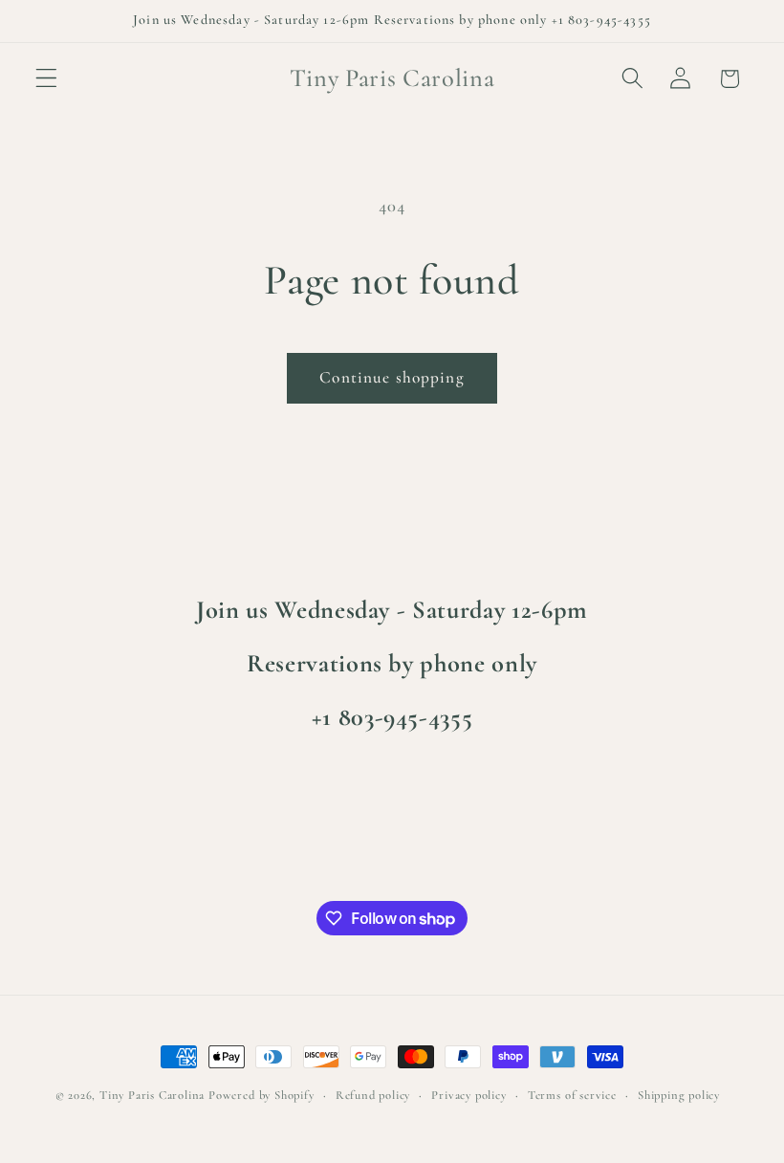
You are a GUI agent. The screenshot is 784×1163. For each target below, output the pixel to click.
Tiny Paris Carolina (152, 1095)
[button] (46, 79)
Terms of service (572, 1095)
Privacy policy (468, 1095)
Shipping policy (679, 1095)
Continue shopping (392, 377)
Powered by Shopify (261, 1095)
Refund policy (373, 1095)
